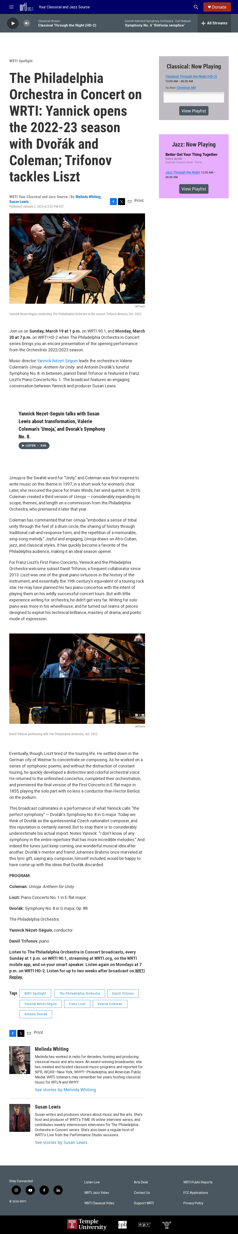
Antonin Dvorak (35, 1014)
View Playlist (194, 111)
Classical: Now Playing (194, 66)
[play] (13, 23)
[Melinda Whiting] (19, 1060)
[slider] (34, 23)
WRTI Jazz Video (96, 1193)
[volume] (27, 23)
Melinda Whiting (88, 196)
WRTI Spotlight (21, 61)
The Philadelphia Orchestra (80, 993)
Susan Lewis (19, 201)
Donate (219, 7)
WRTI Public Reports (198, 1182)
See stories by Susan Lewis (61, 1142)
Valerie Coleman (110, 1004)
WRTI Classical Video (99, 1203)
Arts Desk (141, 1182)
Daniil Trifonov (123, 993)
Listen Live (92, 1182)
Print (139, 200)
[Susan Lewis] (19, 1118)
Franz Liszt (77, 1004)
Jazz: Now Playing (194, 144)
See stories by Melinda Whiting (65, 1089)
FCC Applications (195, 1193)
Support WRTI (144, 1203)
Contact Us (142, 1193)
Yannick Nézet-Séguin (57, 360)
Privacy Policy (193, 1203)
